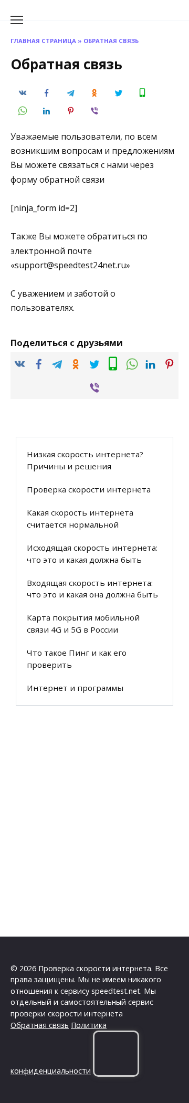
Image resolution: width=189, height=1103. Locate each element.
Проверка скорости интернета (89, 489)
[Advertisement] (94, 821)
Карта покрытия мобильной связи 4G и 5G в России (83, 623)
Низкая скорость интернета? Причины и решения (85, 460)
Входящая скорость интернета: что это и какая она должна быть (92, 588)
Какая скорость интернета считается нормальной (80, 518)
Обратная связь (39, 1025)
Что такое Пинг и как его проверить (77, 658)
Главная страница (43, 41)
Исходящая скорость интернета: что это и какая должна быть (92, 553)
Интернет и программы (75, 687)
